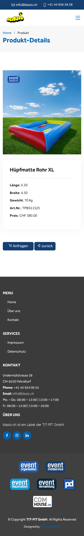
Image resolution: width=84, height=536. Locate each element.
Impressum (15, 342)
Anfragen (20, 246)
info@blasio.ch (23, 393)
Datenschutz (16, 351)
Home (7, 33)
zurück (47, 246)
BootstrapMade (50, 526)
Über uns (13, 311)
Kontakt (13, 320)
